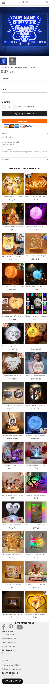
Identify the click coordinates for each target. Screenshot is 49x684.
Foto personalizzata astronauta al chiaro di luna (36, 286)
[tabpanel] (24, 31)
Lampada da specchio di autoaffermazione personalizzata (36, 525)
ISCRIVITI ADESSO (12, 681)
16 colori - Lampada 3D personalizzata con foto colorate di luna (36, 316)
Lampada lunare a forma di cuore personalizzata (13, 376)
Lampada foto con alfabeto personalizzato (36, 197)
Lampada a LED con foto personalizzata (13, 465)
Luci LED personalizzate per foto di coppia (13, 525)
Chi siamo (5, 653)
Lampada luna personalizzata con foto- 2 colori (36, 346)
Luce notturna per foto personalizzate (36, 405)
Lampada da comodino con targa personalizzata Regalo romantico (36, 584)
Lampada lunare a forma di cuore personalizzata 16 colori (13, 316)
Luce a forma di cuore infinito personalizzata (36, 495)
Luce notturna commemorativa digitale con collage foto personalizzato (13, 495)
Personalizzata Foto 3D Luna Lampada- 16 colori (36, 226)
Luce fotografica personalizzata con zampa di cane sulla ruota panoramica (13, 555)
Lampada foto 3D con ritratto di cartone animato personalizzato (13, 197)
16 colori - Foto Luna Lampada (13, 286)
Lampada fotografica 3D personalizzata (36, 256)
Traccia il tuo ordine (9, 634)
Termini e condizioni (9, 657)
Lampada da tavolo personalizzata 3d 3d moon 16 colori (36, 435)
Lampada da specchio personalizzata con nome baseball (36, 555)
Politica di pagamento (11, 669)
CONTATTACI (7, 661)
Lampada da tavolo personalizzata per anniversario (36, 614)
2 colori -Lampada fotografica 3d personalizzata (13, 346)
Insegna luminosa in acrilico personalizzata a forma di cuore (36, 465)
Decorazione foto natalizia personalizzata (13, 226)
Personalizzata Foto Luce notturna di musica (13, 256)
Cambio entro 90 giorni (10, 642)
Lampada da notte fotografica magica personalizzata (13, 405)
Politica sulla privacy (9, 646)
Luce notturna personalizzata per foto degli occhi (13, 614)
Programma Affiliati (11, 665)
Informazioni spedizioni (10, 638)
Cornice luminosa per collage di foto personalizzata (13, 584)
